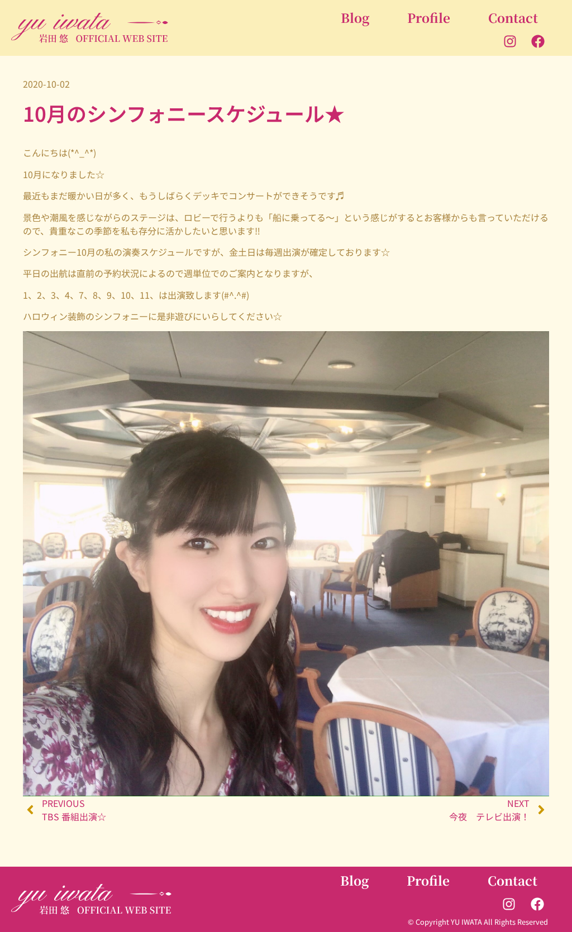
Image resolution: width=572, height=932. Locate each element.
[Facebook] (538, 40)
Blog (355, 17)
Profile (428, 17)
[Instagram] (510, 40)
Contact (513, 17)
